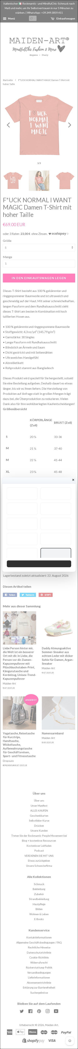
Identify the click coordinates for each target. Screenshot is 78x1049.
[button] (22, 493)
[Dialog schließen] (73, 480)
